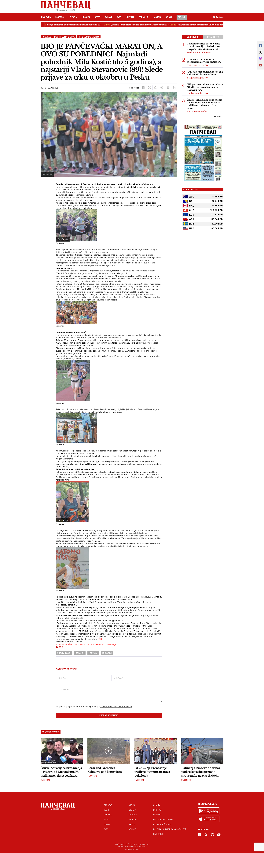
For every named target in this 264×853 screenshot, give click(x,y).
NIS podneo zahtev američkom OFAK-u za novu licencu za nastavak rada (201, 24)
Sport (97, 17)
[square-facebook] (200, 834)
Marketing (158, 834)
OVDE (100, 639)
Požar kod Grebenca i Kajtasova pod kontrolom (104, 769)
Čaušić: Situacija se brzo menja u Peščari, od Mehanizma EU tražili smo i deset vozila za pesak (204, 103)
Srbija (132, 805)
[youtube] (219, 834)
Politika (205, 65)
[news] (62, 751)
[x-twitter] (206, 834)
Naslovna (46, 17)
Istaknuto (213, 37)
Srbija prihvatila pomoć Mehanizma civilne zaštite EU (61, 24)
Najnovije (192, 37)
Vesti (72, 17)
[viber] (162, 87)
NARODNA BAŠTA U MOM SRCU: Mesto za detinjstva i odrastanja (86, 644)
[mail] (168, 87)
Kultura (130, 17)
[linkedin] (174, 87)
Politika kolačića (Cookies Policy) (169, 829)
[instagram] (212, 834)
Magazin (157, 17)
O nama (156, 805)
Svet (119, 17)
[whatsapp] (155, 87)
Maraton (79, 653)
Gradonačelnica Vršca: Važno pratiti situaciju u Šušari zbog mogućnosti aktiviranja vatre (203, 46)
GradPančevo (64, 653)
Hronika (86, 17)
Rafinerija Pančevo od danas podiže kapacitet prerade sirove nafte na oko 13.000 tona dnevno (200, 772)
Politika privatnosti (163, 819)
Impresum (157, 810)
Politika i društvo (64, 36)
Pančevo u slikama (88, 36)
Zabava (108, 17)
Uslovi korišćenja (162, 824)
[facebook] (143, 87)
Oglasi (169, 17)
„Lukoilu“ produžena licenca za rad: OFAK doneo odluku (126, 24)
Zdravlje (143, 17)
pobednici (107, 653)
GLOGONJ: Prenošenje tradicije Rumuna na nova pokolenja (152, 771)
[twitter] (149, 87)
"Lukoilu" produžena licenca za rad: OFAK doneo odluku (205, 73)
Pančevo (59, 17)
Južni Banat (206, 52)
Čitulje (181, 17)
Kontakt (157, 815)
